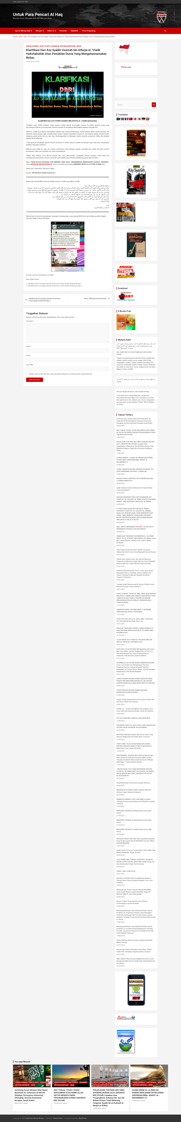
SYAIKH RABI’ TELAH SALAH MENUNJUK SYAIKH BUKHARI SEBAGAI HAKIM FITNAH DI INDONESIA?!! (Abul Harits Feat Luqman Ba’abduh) (134, 746)
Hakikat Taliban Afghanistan (126, 871)
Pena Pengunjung (88, 31)
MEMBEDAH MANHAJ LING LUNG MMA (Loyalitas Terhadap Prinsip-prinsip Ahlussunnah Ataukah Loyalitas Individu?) (135, 801)
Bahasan (39, 31)
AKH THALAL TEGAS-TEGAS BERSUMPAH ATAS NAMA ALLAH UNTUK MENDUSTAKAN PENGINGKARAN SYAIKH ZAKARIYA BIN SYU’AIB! (135, 432)
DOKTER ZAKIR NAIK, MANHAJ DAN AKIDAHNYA (133, 718)
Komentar (30, 321)
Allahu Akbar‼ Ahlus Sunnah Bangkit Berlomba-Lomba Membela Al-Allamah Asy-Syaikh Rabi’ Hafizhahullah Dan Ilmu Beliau (135, 961)
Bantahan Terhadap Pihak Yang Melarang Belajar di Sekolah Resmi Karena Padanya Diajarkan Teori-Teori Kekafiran (134, 880)
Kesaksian (55, 46)
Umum (78, 46)
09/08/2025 (136, 1100)
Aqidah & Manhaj (32, 46)
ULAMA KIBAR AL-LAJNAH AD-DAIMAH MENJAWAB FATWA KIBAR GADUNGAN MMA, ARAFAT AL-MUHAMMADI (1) (134, 460)
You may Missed (22, 1061)
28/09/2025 (19, 1103)
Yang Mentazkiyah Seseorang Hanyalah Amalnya (133, 783)
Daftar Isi (50, 31)
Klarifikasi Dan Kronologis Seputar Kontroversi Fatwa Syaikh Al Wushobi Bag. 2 (55, 286)
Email (28, 355)
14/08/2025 (58, 1103)
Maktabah (74, 31)
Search (154, 104)
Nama (28, 346)
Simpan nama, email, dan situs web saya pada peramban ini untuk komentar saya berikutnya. (60, 374)
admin (37, 61)
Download (63, 31)
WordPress (83, 1118)
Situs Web (29, 365)
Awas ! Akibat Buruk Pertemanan (95, 299)
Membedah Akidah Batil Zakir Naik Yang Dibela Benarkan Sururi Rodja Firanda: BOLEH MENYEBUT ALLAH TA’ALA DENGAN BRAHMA (135, 841)
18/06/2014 (30, 61)
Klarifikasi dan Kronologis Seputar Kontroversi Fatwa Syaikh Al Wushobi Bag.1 (54, 284)
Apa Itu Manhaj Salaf (22, 31)
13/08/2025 (97, 1108)
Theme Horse (57, 1118)
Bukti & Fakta (45, 46)
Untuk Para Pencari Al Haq (38, 14)
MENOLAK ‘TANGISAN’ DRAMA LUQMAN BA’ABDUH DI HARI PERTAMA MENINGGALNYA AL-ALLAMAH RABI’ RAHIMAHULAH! (134, 630)
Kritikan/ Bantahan (68, 46)
